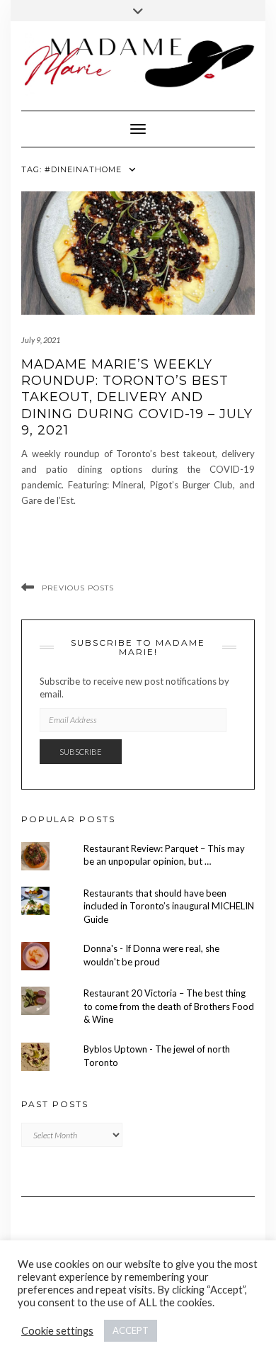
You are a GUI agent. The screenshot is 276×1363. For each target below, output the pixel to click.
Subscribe (80, 751)
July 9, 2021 (40, 339)
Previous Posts (78, 588)
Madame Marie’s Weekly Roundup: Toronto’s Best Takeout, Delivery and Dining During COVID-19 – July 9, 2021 (137, 398)
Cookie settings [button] (57, 1331)
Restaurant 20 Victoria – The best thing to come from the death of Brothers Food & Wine (169, 1006)
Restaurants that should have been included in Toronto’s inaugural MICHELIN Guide (169, 906)
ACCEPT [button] (131, 1330)
